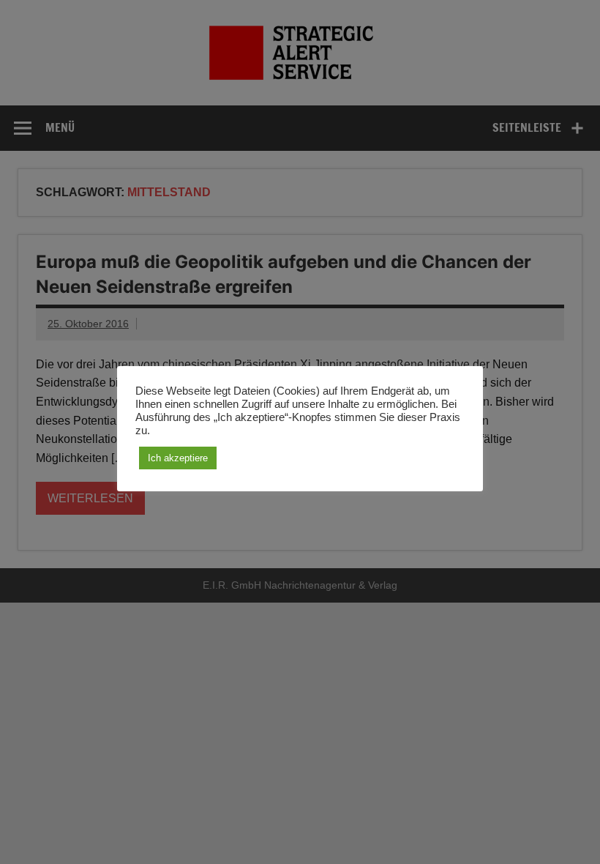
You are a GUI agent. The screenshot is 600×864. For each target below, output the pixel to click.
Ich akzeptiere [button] (178, 458)
